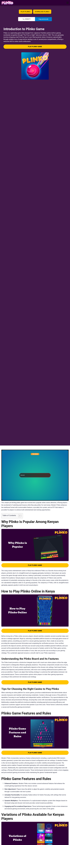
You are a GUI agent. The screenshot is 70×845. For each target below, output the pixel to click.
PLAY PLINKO (25, 12)
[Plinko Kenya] (7, 2)
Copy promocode (43, 19)
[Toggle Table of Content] (19, 515)
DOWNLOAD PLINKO (42, 12)
